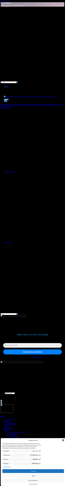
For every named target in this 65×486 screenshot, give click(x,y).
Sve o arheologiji (6, 3)
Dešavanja (7, 429)
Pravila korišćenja (33, 484)
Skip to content (5, 1)
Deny (33, 475)
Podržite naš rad (9, 427)
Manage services (7, 466)
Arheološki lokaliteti (10, 424)
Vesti (5, 101)
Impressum (14, 436)
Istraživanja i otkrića (10, 423)
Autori (6, 426)
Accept (33, 471)
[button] (63, 440)
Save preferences (33, 480)
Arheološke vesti (9, 420)
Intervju (6, 99)
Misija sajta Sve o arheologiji (16, 432)
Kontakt (6, 430)
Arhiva (3, 393)
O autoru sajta (11, 433)
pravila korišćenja (37, 357)
